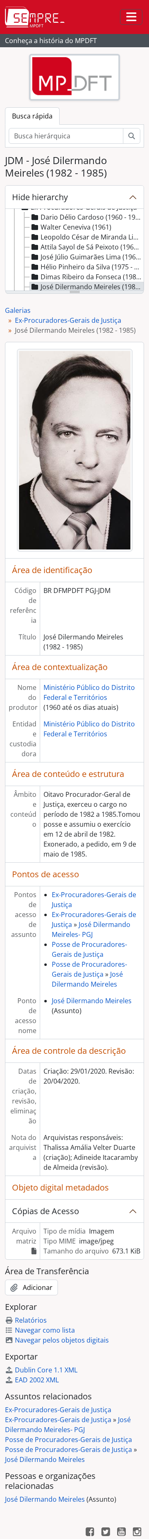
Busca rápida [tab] (32, 116)
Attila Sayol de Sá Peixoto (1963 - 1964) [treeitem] (92, 247)
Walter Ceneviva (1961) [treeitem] (76, 227)
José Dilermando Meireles (92, 1000)
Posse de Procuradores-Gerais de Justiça (68, 1439)
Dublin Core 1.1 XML (46, 1369)
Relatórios (31, 1320)
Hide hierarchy (40, 197)
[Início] (38, 17)
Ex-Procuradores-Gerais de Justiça (68, 320)
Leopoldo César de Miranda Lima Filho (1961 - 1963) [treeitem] (92, 237)
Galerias (18, 310)
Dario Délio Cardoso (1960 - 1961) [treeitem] (92, 217)
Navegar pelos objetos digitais (62, 1340)
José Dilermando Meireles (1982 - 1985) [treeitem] (92, 286)
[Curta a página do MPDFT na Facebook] (90, 1532)
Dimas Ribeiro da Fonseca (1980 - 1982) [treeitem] (92, 276)
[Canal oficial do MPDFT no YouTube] (121, 1532)
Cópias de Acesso (45, 1211)
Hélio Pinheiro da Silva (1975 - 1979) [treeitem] (92, 266)
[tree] (74, 250)
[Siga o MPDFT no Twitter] (106, 1532)
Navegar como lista (45, 1330)
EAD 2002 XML (37, 1379)
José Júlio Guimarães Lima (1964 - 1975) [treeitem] (92, 256)
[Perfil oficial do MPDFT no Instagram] (137, 1532)
